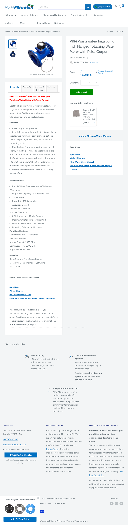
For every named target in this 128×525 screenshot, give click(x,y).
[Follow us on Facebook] (112, 503)
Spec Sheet (75, 154)
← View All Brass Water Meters (94, 136)
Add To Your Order (20, 519)
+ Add (93, 123)
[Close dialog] (37, 498)
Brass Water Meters (20, 32)
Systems (9, 23)
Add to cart (81, 92)
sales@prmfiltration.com (14, 444)
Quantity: (74, 82)
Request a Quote (21, 455)
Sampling (98, 15)
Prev (111, 32)
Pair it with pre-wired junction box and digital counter (32, 298)
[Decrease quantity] (83, 82)
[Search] (88, 7)
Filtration (9, 15)
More (22, 23)
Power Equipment (78, 15)
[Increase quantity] (96, 82)
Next (119, 32)
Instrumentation (28, 15)
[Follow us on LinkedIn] (121, 503)
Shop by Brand (43, 23)
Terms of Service (45, 504)
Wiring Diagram (77, 158)
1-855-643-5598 (10, 439)
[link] (20, 508)
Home (7, 32)
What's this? (94, 62)
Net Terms (59, 23)
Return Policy (52, 449)
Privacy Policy (59, 504)
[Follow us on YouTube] (116, 503)
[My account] (116, 6)
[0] (120, 6)
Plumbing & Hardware (53, 15)
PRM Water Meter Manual (82, 162)
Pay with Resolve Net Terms (106, 72)
